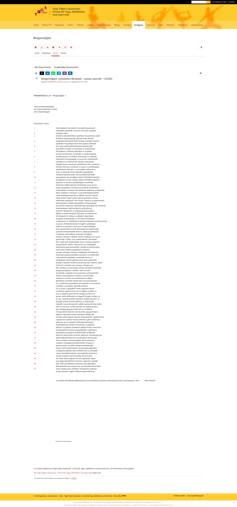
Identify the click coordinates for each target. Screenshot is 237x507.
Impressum (43, 496)
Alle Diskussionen (43, 67)
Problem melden (179, 496)
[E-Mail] (71, 47)
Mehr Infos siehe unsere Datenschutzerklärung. (153, 505)
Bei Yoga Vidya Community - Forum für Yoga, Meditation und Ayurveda (63, 473)
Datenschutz (52, 496)
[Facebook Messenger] (35, 47)
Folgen (74, 478)
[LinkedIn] (47, 47)
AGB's (61, 496)
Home (37, 53)
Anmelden (231, 2)
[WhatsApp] (53, 47)
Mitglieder (46, 53)
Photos (63, 53)
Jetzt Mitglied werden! (219, 2)
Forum (55, 53)
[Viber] (65, 47)
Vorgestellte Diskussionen (66, 67)
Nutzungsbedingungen (195, 496)
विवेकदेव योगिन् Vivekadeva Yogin (58, 82)
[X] (41, 47)
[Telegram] (59, 47)
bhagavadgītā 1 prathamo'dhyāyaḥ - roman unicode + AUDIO (76, 78)
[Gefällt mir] (201, 47)
